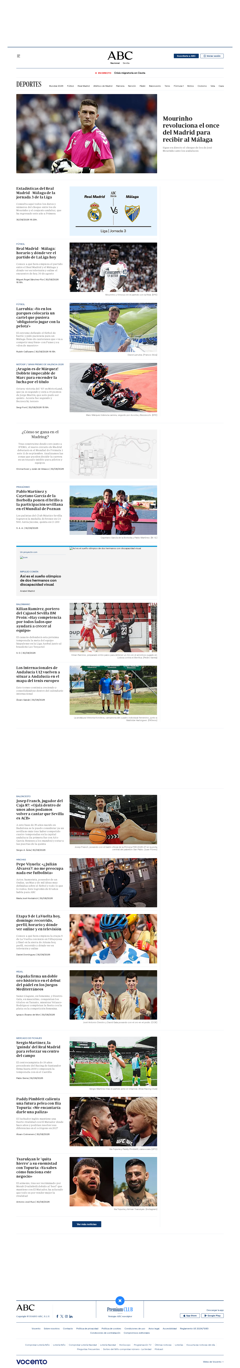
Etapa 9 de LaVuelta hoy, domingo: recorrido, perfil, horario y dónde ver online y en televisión (38, 923)
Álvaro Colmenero (25, 1134)
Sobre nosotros (52, 1328)
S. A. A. (20, 528)
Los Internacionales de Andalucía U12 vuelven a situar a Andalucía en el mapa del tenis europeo (38, 674)
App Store (191, 1315)
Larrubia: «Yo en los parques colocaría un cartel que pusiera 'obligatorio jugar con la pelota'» (38, 317)
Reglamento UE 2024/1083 (194, 1328)
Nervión (132, 85)
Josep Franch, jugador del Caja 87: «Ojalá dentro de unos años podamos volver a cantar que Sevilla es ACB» (40, 809)
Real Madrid (84, 85)
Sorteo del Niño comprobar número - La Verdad (127, 1349)
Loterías (179, 1344)
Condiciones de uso (134, 1328)
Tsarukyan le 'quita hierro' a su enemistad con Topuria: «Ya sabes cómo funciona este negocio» (36, 1168)
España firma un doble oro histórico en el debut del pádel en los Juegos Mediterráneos (38, 983)
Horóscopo (124, 1344)
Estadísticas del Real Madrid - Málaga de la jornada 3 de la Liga (35, 193)
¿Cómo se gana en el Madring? (40, 434)
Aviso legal (153, 1328)
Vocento (36, 1328)
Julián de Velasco (41, 468)
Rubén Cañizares (25, 351)
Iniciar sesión (213, 55)
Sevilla (126, 63)
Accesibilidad (170, 1328)
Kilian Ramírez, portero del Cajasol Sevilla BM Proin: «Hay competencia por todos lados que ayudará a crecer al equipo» (38, 619)
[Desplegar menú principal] (18, 56)
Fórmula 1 (179, 85)
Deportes (28, 84)
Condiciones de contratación (105, 1332)
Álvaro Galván (23, 699)
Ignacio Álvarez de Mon (28, 1014)
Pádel (142, 85)
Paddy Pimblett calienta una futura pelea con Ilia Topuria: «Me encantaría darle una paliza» (38, 1105)
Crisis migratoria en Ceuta (129, 73)
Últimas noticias (163, 1344)
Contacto (68, 1328)
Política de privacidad (87, 1328)
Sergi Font (22, 407)
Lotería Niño (59, 1344)
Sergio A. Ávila (23, 850)
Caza (221, 85)
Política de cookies (111, 1328)
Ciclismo (202, 85)
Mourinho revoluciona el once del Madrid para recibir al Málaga (191, 129)
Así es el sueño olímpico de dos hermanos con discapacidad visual (40, 580)
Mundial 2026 (56, 85)
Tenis (167, 85)
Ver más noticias (87, 1224)
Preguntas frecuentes (88, 1349)
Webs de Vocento (212, 1361)
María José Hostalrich (27, 898)
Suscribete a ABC (186, 55)
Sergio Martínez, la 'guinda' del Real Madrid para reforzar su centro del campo (38, 1049)
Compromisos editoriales (137, 1332)
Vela (213, 85)
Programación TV (143, 1344)
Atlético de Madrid (102, 85)
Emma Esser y (24, 468)
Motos (190, 85)
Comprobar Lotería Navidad (83, 1344)
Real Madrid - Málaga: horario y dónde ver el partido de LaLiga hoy (36, 253)
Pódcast (159, 1349)
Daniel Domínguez (26, 954)
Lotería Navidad (108, 1344)
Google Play (214, 1315)
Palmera (120, 85)
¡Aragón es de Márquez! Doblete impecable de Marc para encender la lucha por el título (37, 375)
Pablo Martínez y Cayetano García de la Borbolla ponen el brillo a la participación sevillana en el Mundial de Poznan (39, 500)
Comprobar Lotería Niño (37, 1344)
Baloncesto (155, 85)
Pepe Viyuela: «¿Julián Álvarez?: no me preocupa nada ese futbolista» (39, 868)
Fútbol (70, 85)
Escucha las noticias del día (201, 1344)
